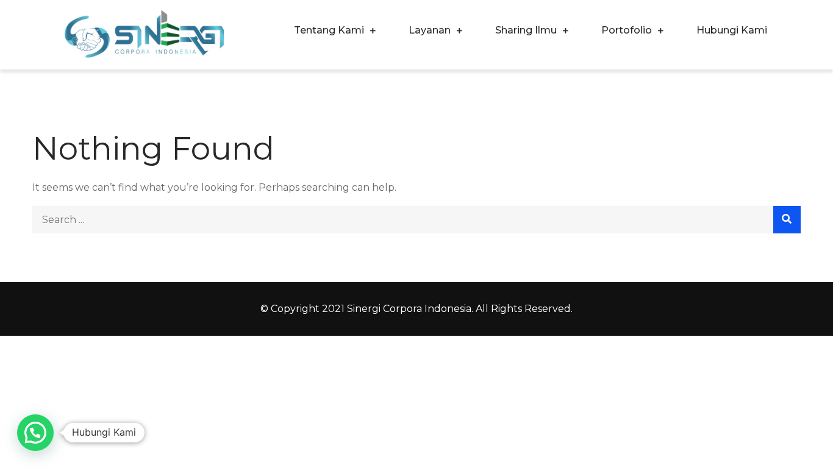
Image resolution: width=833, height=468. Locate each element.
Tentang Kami (329, 30)
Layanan (430, 30)
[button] (35, 432)
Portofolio (626, 30)
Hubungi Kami (731, 30)
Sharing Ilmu (526, 30)
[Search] (787, 219)
